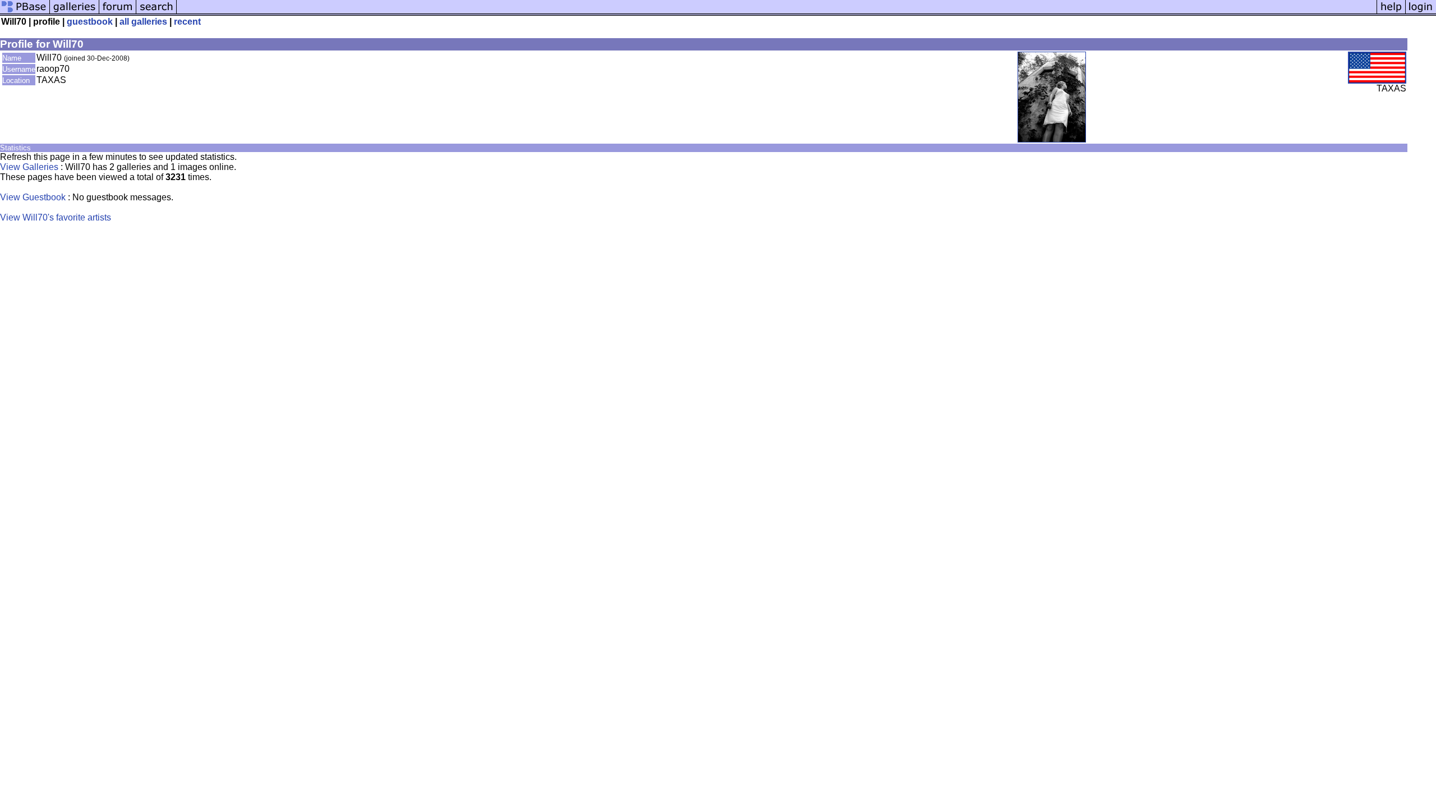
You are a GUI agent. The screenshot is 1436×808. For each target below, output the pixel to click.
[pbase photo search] (156, 12)
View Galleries (29, 167)
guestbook (90, 21)
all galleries (143, 21)
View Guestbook (33, 197)
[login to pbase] (1421, 12)
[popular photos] (777, 12)
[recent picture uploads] (74, 12)
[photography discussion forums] (117, 12)
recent (187, 21)
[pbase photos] (25, 12)
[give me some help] (1391, 12)
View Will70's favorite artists (55, 217)
